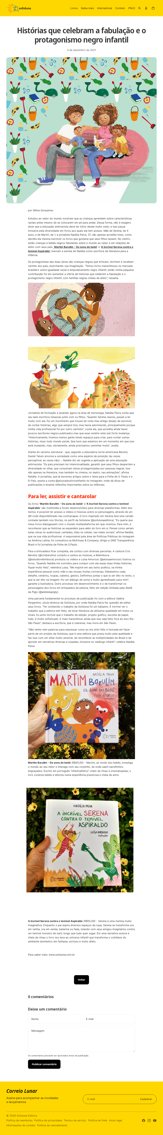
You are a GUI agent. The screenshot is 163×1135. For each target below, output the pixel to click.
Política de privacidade (48, 1120)
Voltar (81, 979)
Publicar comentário (44, 1064)
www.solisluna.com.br (62, 954)
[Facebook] (143, 1120)
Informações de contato (20, 1125)
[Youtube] (155, 1120)
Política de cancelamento (52, 1125)
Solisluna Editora (27, 1115)
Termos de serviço (75, 1120)
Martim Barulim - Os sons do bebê (75, 247)
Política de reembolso (19, 1120)
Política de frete (97, 1120)
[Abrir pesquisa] (139, 8)
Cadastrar (146, 1099)
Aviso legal (115, 1120)
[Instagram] (149, 1120)
